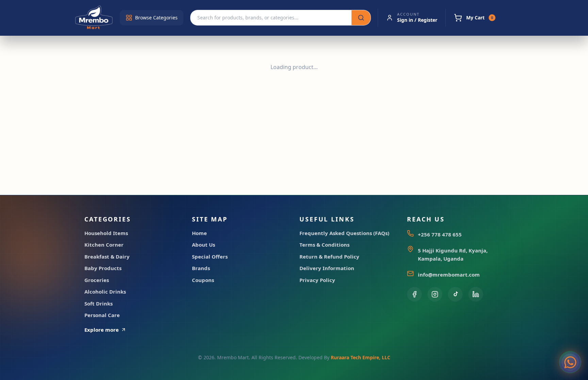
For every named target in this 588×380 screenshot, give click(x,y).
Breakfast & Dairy (107, 256)
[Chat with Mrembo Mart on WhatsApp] (570, 362)
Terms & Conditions (324, 244)
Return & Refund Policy (329, 256)
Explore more (101, 329)
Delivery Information (326, 268)
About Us (203, 244)
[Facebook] (414, 294)
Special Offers (210, 256)
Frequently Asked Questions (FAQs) (344, 233)
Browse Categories (156, 17)
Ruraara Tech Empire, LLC (360, 357)
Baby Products (102, 268)
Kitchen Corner (104, 244)
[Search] (361, 17)
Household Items (106, 233)
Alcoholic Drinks (105, 291)
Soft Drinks (98, 303)
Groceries (96, 280)
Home (199, 233)
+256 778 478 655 (440, 234)
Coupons (203, 280)
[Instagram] (434, 294)
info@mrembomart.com (449, 274)
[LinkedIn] (475, 294)
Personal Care (102, 315)
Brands (201, 268)
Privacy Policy (317, 280)
